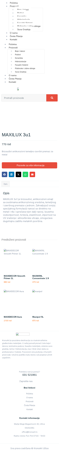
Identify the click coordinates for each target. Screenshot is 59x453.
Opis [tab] (5, 184)
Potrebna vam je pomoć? (29, 372)
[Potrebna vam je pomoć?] (29, 367)
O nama (12, 75)
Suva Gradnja (23, 29)
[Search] (52, 97)
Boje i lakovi (23, 9)
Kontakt (13, 39)
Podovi (20, 13)
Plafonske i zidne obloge (29, 26)
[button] (4, 174)
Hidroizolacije (23, 19)
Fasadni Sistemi (25, 23)
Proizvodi (14, 6)
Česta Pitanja (15, 78)
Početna (13, 44)
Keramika (21, 16)
